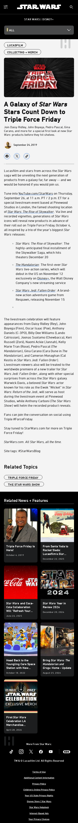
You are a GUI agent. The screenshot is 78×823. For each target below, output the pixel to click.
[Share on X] (17, 156)
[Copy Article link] (27, 156)
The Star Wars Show (24, 484)
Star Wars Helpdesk (39, 807)
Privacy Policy (39, 783)
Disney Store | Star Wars (39, 801)
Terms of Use (39, 771)
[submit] (71, 7)
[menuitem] (6, 6)
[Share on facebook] (7, 156)
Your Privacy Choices (39, 819)
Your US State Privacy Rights (39, 795)
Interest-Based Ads (39, 813)
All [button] (11, 30)
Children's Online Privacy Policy (39, 789)
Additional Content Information (39, 777)
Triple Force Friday (23, 477)
